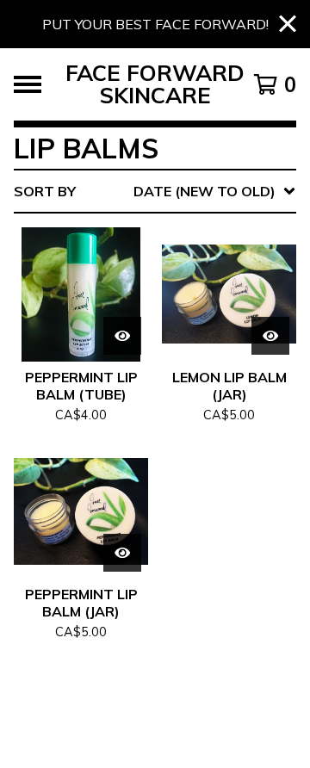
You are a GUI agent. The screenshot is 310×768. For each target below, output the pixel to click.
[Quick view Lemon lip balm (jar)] (270, 336)
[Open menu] (27, 84)
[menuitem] (155, 191)
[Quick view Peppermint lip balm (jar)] (122, 553)
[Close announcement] (287, 24)
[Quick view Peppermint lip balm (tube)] (122, 336)
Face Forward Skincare (155, 84)
